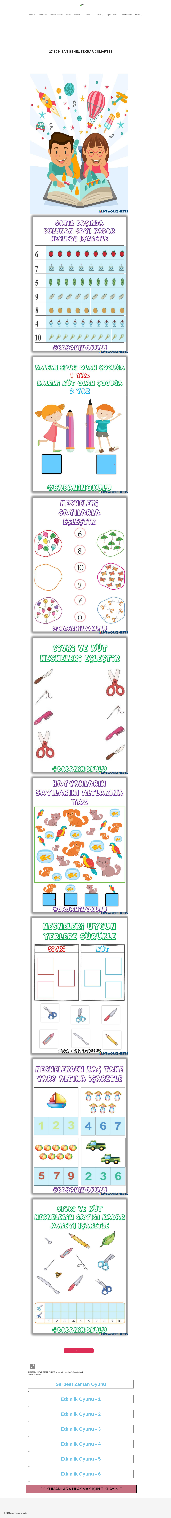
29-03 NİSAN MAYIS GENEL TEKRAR (41, 1372)
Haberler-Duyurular (56, 15)
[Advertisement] (85, 35)
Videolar (98, 15)
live (34, 1375)
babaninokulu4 (78, 1372)
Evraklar (87, 15)
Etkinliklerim (42, 15)
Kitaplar (68, 15)
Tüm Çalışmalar (127, 15)
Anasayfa (32, 15)
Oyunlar (77, 15)
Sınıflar (137, 15)
